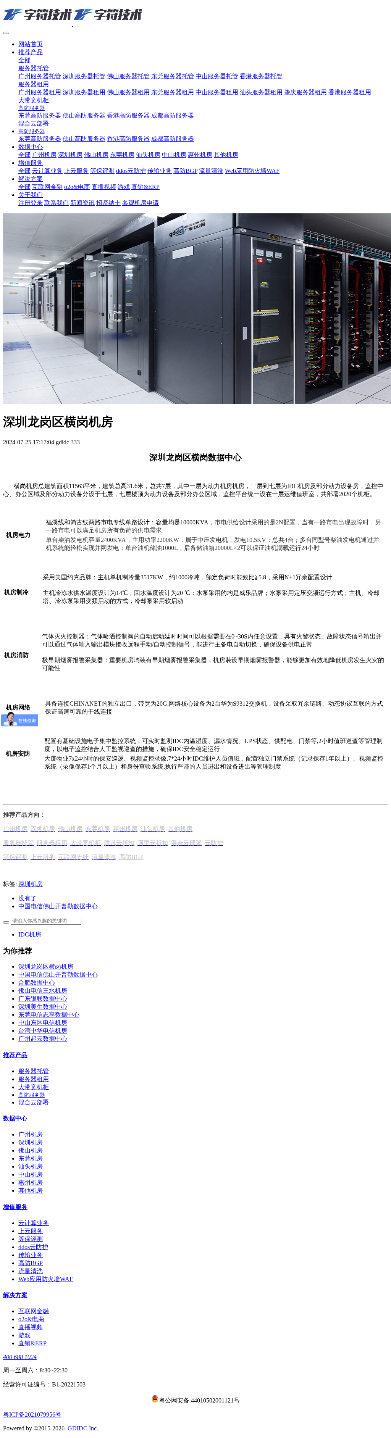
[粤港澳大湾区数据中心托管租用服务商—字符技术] (195, 15)
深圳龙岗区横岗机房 (45, 966)
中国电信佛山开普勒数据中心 (58, 974)
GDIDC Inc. (83, 1428)
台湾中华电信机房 (42, 1030)
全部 (24, 60)
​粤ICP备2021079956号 (32, 1414)
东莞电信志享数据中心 (48, 1014)
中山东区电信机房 (42, 1022)
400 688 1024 (20, 1357)
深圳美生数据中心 (42, 1006)
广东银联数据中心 (42, 998)
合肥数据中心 (36, 982)
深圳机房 (30, 884)
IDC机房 (29, 934)
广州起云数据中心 (42, 1038)
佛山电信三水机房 (42, 990)
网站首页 (30, 44)
